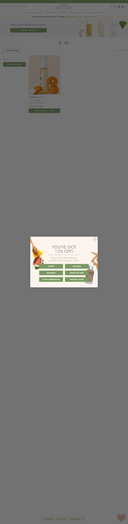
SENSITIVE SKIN (77, 273)
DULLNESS (51, 273)
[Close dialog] (95, 239)
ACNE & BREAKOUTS (51, 279)
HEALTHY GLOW (77, 279)
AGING (51, 266)
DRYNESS (77, 266)
